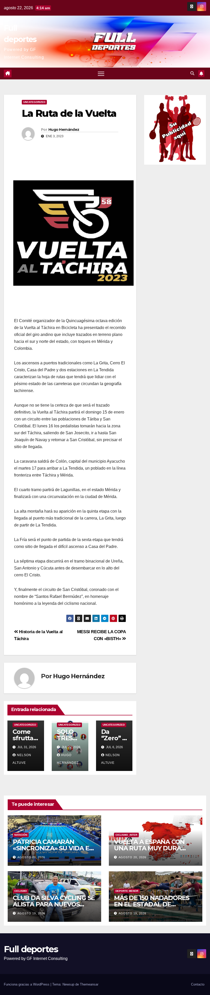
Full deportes (31, 949)
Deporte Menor (127, 891)
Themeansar (89, 984)
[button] (192, 73)
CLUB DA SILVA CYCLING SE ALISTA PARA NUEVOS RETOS (54, 904)
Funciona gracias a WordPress (27, 984)
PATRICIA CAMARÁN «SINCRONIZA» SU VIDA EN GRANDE (53, 848)
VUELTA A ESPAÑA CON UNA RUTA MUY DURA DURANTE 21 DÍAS (149, 848)
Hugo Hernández (63, 129)
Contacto (197, 984)
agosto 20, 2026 (31, 857)
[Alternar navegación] (101, 74)
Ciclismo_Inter (126, 834)
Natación (20, 834)
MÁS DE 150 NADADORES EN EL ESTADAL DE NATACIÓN (151, 904)
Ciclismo (20, 891)
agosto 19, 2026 (31, 913)
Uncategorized (34, 102)
